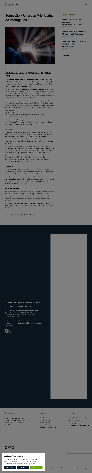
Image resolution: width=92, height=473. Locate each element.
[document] (46, 236)
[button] (10, 467)
